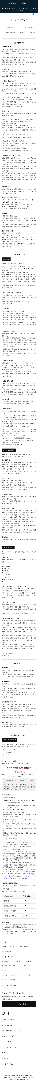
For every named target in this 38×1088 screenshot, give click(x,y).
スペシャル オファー (8, 961)
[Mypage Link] (31, 9)
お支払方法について (14, 371)
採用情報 (5, 1058)
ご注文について (11, 28)
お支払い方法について (28, 32)
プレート (15, 966)
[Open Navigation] (3, 9)
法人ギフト (13, 946)
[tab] (19, 1030)
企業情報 (5, 1053)
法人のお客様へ (7, 1042)
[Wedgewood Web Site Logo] (12, 9)
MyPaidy (20, 869)
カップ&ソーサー (26, 966)
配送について (11, 32)
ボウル (30, 975)
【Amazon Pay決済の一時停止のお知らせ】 (19, 3)
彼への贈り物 (24, 946)
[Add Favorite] (28, 9)
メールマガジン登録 (19, 1004)
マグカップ (5, 970)
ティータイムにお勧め (8, 979)
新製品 (19, 961)
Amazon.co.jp (7, 929)
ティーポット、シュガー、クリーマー (13, 975)
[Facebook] (8, 1013)
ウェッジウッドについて (10, 1047)
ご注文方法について (29, 28)
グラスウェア (6, 966)
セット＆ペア (28, 961)
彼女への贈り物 (6, 951)
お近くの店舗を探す (9, 1020)
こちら (26, 121)
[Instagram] (3, 1013)
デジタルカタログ (8, 1025)
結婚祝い (4, 946)
